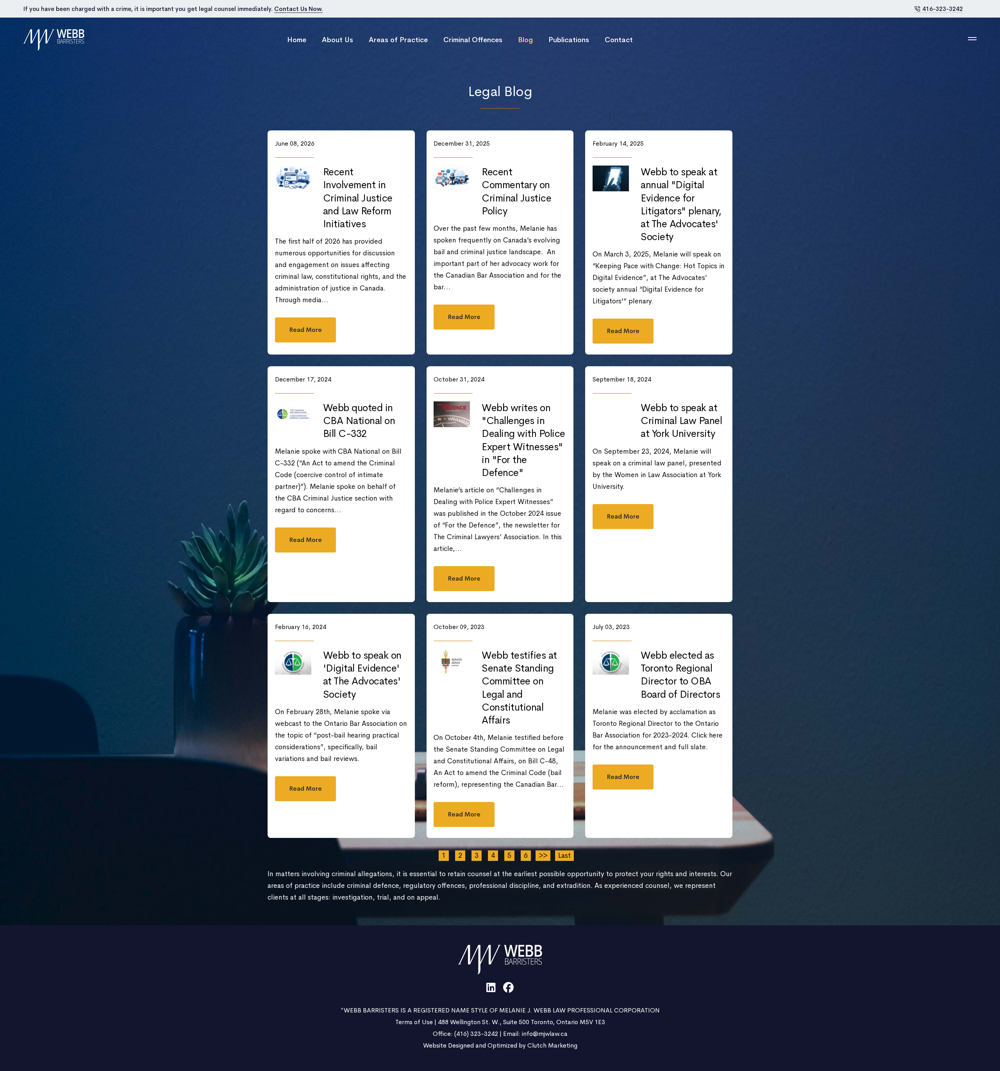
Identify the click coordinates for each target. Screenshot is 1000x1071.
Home (296, 40)
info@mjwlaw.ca (545, 1034)
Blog (525, 40)
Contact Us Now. (298, 8)
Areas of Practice (398, 40)
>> (543, 855)
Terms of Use (414, 1022)
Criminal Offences (472, 40)
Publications (568, 40)
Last (564, 855)
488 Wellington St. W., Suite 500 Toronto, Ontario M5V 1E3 (521, 1022)
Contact (619, 40)
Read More (305, 330)
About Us (337, 40)
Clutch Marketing (552, 1045)
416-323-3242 (942, 8)
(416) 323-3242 (476, 1034)
